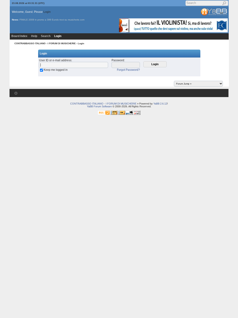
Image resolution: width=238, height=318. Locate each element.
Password (118, 60)
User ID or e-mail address (55, 60)
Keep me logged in (56, 69)
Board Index (19, 36)
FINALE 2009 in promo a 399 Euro (38, 19)
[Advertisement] (84, 133)
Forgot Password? (128, 69)
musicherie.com (76, 19)
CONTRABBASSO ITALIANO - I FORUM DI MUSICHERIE (45, 43)
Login (47, 12)
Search (45, 36)
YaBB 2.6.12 (160, 103)
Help (34, 36)
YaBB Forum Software (99, 106)
